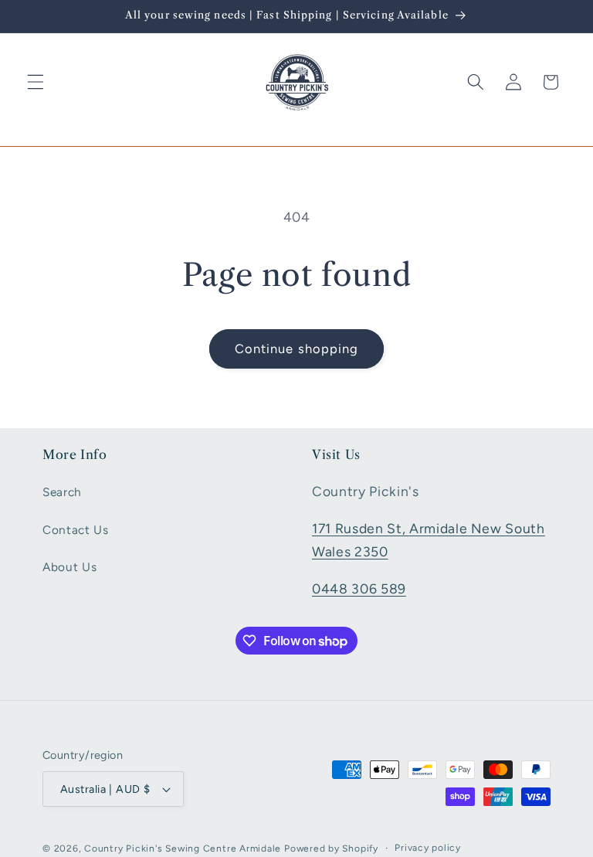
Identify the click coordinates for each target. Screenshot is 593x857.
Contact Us (75, 529)
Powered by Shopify (331, 848)
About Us (69, 566)
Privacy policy (428, 847)
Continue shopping (297, 348)
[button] (35, 81)
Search (62, 492)
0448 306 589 (359, 588)
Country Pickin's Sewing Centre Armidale (182, 848)
